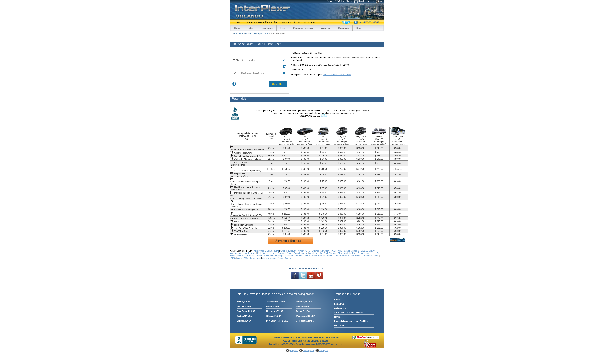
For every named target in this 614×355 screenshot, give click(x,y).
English (294, 350)
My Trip (349, 1)
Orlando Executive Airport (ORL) (295, 251)
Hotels (337, 299)
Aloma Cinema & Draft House (347, 255)
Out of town (339, 325)
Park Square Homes (266, 253)
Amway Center (269, 258)
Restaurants (340, 304)
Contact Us (336, 344)
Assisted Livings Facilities (356, 321)
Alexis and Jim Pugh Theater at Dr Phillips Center (287, 255)
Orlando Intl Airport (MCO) (324, 251)
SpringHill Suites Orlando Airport (292, 253)
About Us (325, 28)
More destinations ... (305, 321)
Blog (358, 28)
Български (308, 350)
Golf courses (340, 308)
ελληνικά (323, 350)
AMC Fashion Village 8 (348, 251)
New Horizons (249, 253)
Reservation (267, 28)
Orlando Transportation (256, 33)
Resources (343, 28)
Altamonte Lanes (370, 255)
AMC (233, 258)
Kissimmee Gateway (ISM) (266, 251)
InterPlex (238, 33)
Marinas (338, 317)
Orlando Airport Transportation (337, 74)
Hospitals (338, 321)
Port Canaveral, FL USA (277, 321)
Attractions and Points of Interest (349, 312)
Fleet (282, 28)
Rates (250, 28)
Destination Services (303, 28)
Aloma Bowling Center (321, 255)
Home (237, 28)
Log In (362, 1)
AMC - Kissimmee (252, 258)
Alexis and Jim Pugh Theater (322, 253)
